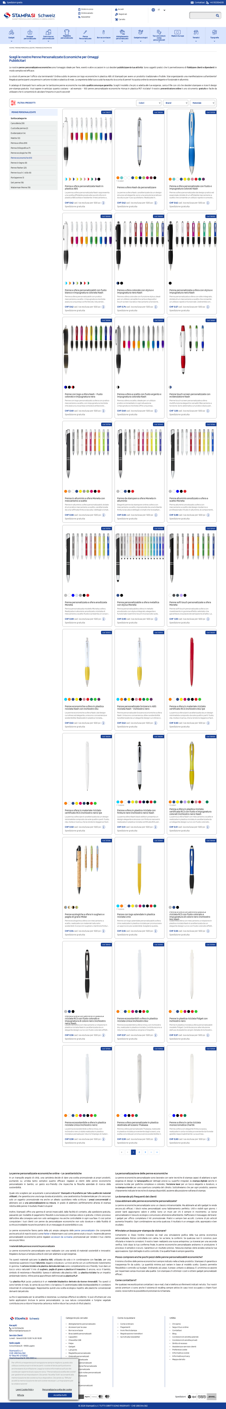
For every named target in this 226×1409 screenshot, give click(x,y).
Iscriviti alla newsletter (130, 1337)
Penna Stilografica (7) (20, 148)
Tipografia (214, 37)
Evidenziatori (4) (18, 133)
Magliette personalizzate (67, 37)
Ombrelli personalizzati (79, 1356)
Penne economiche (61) (21, 157)
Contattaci (200, 2)
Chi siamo (176, 1324)
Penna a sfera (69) (19, 143)
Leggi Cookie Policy (25, 1389)
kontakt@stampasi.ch (21, 1330)
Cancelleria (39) (17, 123)
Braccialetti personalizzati (80, 1333)
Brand (168, 103)
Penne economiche (44, 47)
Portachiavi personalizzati (80, 1362)
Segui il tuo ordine (180, 1327)
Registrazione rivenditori (131, 1333)
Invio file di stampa (128, 1330)
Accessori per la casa (78, 1327)
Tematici (196, 37)
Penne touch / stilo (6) (21, 172)
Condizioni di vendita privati (184, 1340)
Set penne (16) (17, 182)
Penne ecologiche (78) (21, 153)
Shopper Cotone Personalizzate (83, 1366)
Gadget (11, 37)
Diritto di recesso (179, 1343)
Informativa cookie (180, 1353)
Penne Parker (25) (19, 167)
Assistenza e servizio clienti (184, 1346)
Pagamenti (125, 1327)
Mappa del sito (178, 1359)
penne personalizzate (84, 1230)
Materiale (197, 103)
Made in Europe (177, 36)
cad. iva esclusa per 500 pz (83, 204)
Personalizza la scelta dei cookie (57, 1389)
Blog (174, 1333)
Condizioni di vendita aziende (185, 1337)
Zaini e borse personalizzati (48, 37)
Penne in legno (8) (19, 162)
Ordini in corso (87, 9)
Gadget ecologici (141, 37)
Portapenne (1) (17, 177)
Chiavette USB (75, 1340)
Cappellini (73, 1337)
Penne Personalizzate (85, 37)
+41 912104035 (217, 2)
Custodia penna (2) (19, 128)
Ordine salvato (87, 13)
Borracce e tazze (103, 37)
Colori (141, 103)
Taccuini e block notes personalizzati (159, 38)
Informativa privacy (181, 1356)
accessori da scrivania (61, 1237)
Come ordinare (127, 1324)
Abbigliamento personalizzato (122, 37)
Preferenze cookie (179, 1350)
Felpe (71, 1343)
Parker (47, 1233)
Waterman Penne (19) (20, 187)
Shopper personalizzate (30, 37)
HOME (11, 47)
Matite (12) (15, 138)
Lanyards (73, 1350)
